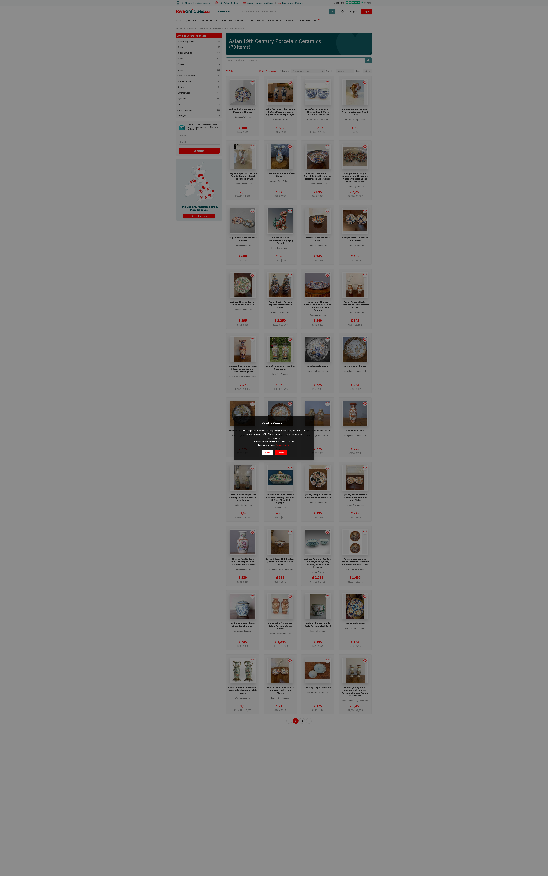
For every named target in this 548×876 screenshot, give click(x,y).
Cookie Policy (282, 445)
